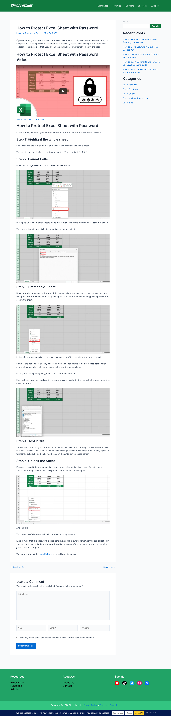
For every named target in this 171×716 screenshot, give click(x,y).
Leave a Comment (25, 33)
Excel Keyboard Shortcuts (135, 98)
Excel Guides (129, 93)
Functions (129, 6)
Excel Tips (128, 102)
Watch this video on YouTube (30, 119)
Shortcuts (142, 6)
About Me (68, 682)
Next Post (109, 567)
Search (126, 21)
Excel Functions (130, 89)
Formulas (117, 6)
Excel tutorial (46, 554)
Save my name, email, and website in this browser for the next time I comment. (57, 637)
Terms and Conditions (109, 705)
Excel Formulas (130, 84)
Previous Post (18, 567)
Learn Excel (103, 6)
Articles (155, 6)
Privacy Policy (90, 705)
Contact (67, 685)
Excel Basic (17, 682)
